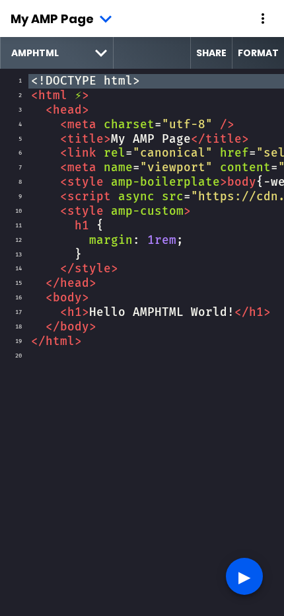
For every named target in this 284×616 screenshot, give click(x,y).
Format (258, 52)
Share (211, 52)
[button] (262, 18)
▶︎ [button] (244, 576)
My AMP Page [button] (52, 19)
